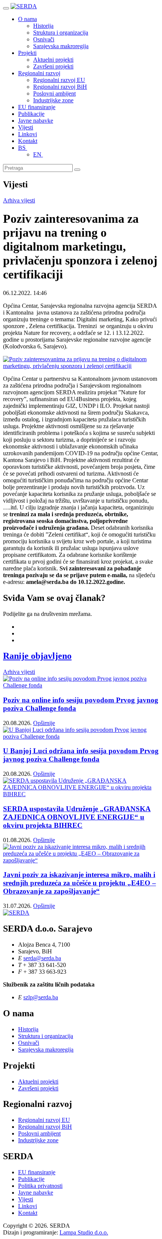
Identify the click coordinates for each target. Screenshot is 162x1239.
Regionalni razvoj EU (59, 80)
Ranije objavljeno (37, 656)
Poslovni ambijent (54, 93)
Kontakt (27, 141)
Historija (43, 26)
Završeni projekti (53, 66)
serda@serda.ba (42, 958)
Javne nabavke (35, 120)
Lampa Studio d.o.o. (84, 1232)
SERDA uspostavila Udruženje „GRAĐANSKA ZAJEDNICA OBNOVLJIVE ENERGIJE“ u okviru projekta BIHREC (77, 817)
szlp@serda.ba (40, 997)
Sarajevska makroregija (61, 46)
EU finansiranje (36, 107)
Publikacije (31, 114)
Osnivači (43, 39)
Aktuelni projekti (53, 59)
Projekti (27, 53)
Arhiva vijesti (19, 200)
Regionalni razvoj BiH (60, 87)
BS (22, 147)
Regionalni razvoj (39, 73)
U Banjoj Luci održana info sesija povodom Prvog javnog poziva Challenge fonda (81, 755)
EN (38, 154)
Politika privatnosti (40, 1186)
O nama (27, 19)
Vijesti (25, 127)
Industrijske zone (53, 100)
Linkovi (27, 134)
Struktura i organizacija (60, 32)
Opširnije (44, 723)
